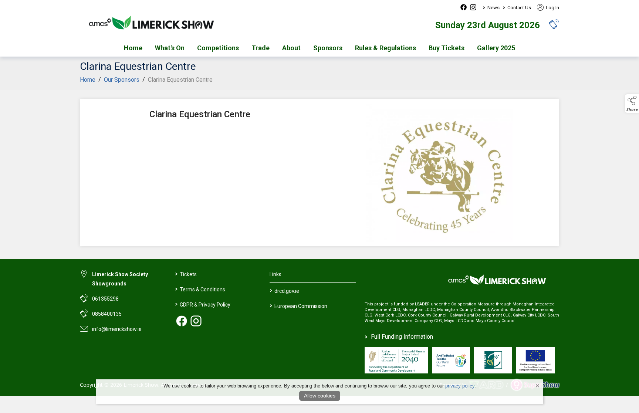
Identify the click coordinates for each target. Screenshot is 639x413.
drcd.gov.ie (284, 290)
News (493, 7)
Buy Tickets (446, 48)
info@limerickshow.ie (117, 329)
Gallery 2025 (496, 48)
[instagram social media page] (473, 7)
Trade (260, 48)
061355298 (105, 299)
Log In (552, 7)
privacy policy (459, 386)
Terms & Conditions (200, 288)
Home (133, 48)
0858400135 (107, 314)
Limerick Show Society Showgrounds (120, 279)
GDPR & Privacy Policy (202, 304)
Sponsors (327, 48)
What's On (170, 48)
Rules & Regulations (385, 48)
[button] (554, 24)
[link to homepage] (155, 25)
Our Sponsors (121, 79)
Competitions (218, 48)
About (291, 48)
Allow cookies (319, 396)
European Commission (298, 305)
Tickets (185, 273)
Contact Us (519, 7)
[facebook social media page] (463, 7)
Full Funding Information (399, 336)
